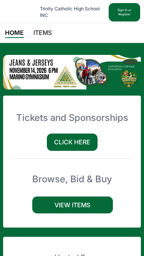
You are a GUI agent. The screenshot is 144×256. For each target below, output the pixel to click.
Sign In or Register (124, 12)
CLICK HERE (72, 142)
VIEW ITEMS (72, 205)
